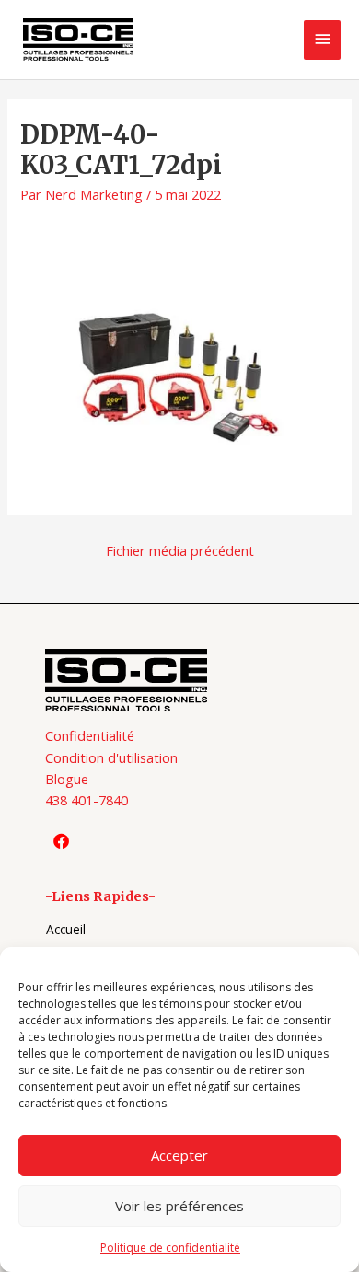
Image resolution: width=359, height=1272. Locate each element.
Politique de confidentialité (170, 1247)
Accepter (179, 1155)
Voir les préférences (179, 1206)
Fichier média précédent (180, 550)
